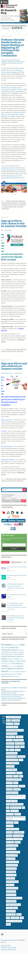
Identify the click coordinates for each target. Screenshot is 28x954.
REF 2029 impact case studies (14, 839)
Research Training (11, 894)
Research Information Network (10, 682)
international (17, 789)
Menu (5, 2)
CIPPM (7, 203)
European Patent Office (11, 114)
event (17, 654)
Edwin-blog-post (6, 654)
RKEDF (16, 674)
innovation (9, 789)
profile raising (20, 351)
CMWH (2, 647)
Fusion (22, 656)
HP (8, 116)
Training (19, 914)
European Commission (7, 205)
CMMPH (22, 645)
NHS (8, 811)
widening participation (16, 676)
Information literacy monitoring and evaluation (12, 694)
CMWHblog (7, 647)
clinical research (16, 644)
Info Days (22, 786)
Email (3, 542)
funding (3, 656)
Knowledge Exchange (12, 792)
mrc (8, 807)
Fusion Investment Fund (12, 763)
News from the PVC (16, 807)
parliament (17, 814)
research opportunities (12, 881)
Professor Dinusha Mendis (17, 91)
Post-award (10, 825)
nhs (2, 663)
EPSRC (17, 746)
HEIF (21, 776)
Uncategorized (15, 917)
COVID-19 (9, 740)
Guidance (19, 773)
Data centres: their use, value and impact (11, 696)
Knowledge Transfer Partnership (15, 804)
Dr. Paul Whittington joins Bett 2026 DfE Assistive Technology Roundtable (15, 618)
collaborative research (9, 650)
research (4, 671)
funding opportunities (13, 656)
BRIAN (8, 720)
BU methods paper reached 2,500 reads (17, 576)
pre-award (9, 832)
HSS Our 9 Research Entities (14, 779)
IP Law (15, 206)
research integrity (11, 871)
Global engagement (11, 769)
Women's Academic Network (14, 921)
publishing (19, 668)
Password (13, 498)
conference (20, 650)
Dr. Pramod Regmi (20, 652)
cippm (4, 64)
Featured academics (12, 753)
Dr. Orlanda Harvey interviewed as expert (16, 595)
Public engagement (12, 63)
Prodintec (13, 116)
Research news (5, 208)
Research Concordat (12, 855)
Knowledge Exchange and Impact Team (15, 796)
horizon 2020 (9, 659)
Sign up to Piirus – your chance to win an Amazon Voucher (14, 223)
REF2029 (17, 842)
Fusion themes (17, 61)
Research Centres (11, 848)
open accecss (14, 811)
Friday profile (21, 756)
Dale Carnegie (8, 259)
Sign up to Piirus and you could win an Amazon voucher (14, 366)
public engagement (8, 668)
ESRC (12, 654)
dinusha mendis (13, 203)
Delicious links (10, 743)
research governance (12, 865)
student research (11, 911)
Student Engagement (12, 908)
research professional (20, 671)
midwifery (19, 661)
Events (21, 654)
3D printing (8, 201)
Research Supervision (12, 888)
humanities (9, 782)
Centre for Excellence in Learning (15, 730)
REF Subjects (20, 63)
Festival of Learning (11, 756)
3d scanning (14, 201)
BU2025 (17, 723)
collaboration (9, 349)
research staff (10, 885)
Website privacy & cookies (8, 947)
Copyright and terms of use (8, 949)
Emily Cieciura (9, 230)
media (15, 661)
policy (21, 206)
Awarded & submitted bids (9, 59)
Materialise (4, 116)
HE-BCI (16, 776)
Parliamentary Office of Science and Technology (16, 818)
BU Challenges (15, 720)
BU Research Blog (8, 11)
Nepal (23, 661)
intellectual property (8, 206)
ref (23, 668)
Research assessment (12, 845)
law (18, 206)
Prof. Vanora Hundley (12, 666)
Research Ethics (11, 858)
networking (9, 351)
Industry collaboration (12, 786)
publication (20, 666)
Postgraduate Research (12, 829)
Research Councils (12, 671)
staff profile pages (11, 901)
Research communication (13, 852)
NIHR (4, 663)
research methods (11, 875)
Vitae (22, 917)
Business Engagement (12, 727)
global (19, 349)
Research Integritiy (11, 868)
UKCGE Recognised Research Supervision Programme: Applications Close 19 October (15, 586)
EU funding (23, 203)
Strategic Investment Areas (13, 904)
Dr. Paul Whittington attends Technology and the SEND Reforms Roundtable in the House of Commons (16, 606)
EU (19, 203)
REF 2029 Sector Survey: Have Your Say (17, 568)
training (9, 676)
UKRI (4, 705)
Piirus (17, 268)
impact (16, 659)
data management (18, 740)
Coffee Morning (10, 736)
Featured (17, 750)
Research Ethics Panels (12, 862)
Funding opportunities (8, 373)
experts (15, 205)
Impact (16, 782)
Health (3, 659)
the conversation (11, 914)
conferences (11, 61)
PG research (10, 822)
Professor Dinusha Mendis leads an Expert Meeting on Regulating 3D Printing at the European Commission (12, 47)
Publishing (9, 835)
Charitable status (6, 945)
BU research (6, 644)
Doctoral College (12, 652)
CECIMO (21, 114)
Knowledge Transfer (12, 801)
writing (8, 924)
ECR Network (10, 746)
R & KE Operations (18, 835)
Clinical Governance (12, 733)
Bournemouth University (10, 7)
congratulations (5, 652)
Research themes (11, 891)
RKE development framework (7, 674)
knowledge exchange (7, 661)
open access (8, 663)
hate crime (9, 776)
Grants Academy (11, 773)
